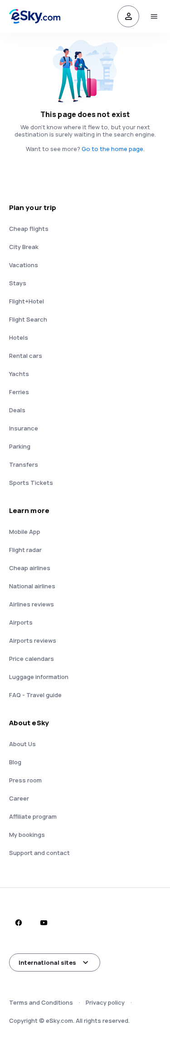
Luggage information (38, 677)
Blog (15, 762)
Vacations (23, 265)
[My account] (128, 16)
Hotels (18, 337)
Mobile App (24, 532)
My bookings (27, 834)
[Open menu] (154, 16)
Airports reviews (32, 640)
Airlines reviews (31, 604)
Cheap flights (29, 229)
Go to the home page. (113, 149)
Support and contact (39, 853)
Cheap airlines (29, 568)
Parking (19, 446)
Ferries (19, 392)
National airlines (32, 586)
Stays (17, 283)
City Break (24, 247)
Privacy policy (105, 1002)
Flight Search (28, 319)
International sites (47, 962)
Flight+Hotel (26, 301)
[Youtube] (43, 922)
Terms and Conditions (41, 1002)
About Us (22, 744)
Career (19, 798)
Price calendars (31, 658)
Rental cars (25, 356)
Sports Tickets (31, 483)
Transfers (23, 464)
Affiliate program (33, 816)
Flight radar (25, 550)
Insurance (23, 428)
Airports (21, 622)
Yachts (19, 374)
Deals (17, 410)
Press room (25, 780)
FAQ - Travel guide (35, 695)
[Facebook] (18, 922)
